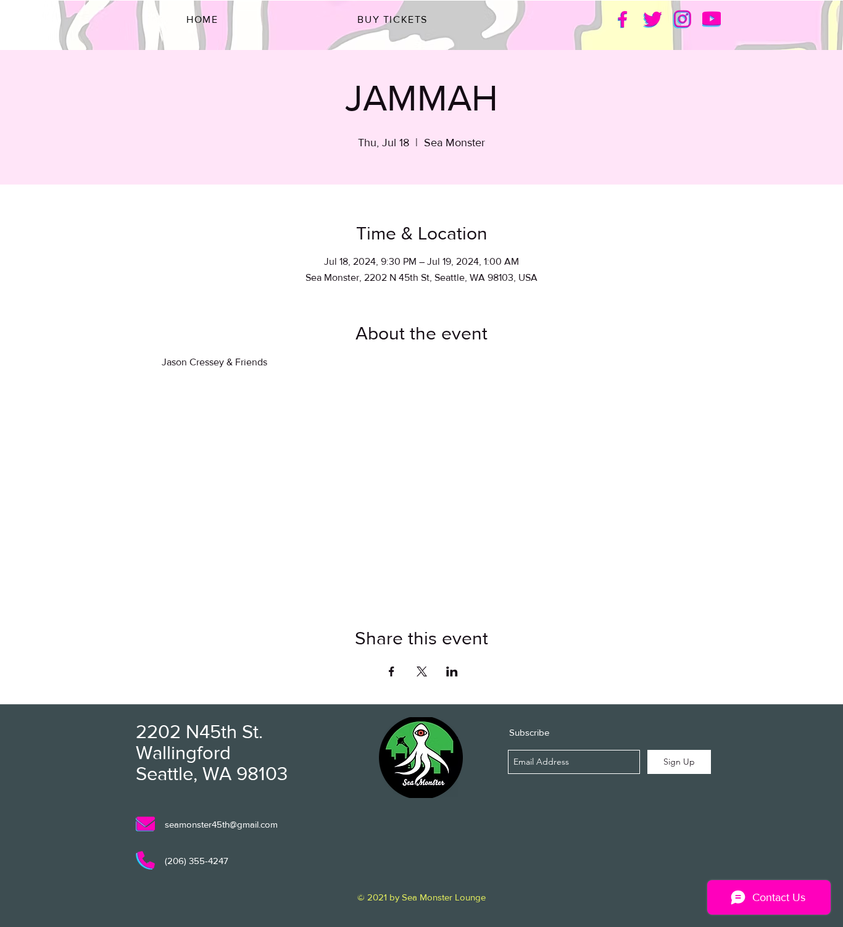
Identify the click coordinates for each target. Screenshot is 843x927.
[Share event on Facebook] (391, 671)
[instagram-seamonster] (682, 19)
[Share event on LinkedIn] (452, 671)
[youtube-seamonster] (711, 19)
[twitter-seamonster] (652, 19)
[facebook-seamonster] (622, 19)
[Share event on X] (422, 671)
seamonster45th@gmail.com (221, 824)
